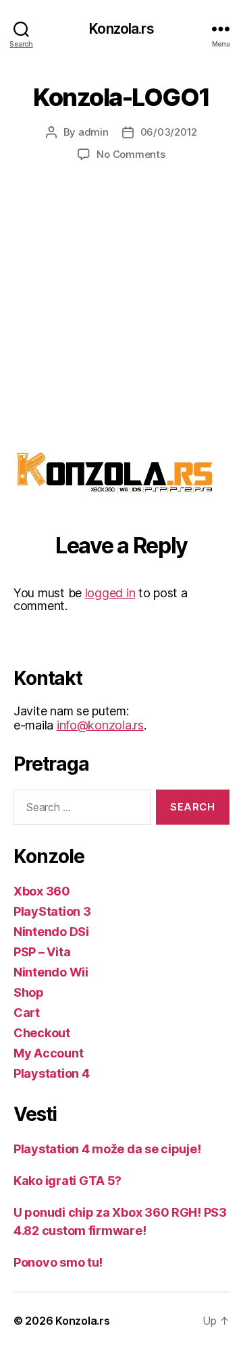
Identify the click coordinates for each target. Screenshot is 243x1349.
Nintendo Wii (51, 972)
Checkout (42, 1033)
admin (93, 132)
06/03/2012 (168, 132)
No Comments (131, 154)
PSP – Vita (42, 952)
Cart (27, 1013)
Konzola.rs (121, 29)
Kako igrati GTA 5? (68, 1181)
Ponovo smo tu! (58, 1262)
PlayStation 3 (52, 911)
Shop (29, 992)
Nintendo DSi (51, 932)
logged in (110, 593)
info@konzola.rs (100, 725)
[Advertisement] (121, 317)
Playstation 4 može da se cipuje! (107, 1149)
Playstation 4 (52, 1073)
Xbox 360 (42, 891)
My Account (48, 1053)
